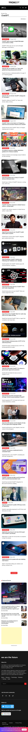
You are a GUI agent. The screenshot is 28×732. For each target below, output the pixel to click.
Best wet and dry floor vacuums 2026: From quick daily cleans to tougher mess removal (10, 615)
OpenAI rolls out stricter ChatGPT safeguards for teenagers (13, 96)
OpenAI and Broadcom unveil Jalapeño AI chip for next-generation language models (13, 423)
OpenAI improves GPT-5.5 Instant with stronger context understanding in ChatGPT (13, 396)
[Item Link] (14, 30)
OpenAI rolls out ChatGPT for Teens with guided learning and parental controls (12, 69)
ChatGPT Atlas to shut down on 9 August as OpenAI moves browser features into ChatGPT (14, 123)
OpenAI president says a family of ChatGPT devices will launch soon (13, 178)
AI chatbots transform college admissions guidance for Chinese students (12, 151)
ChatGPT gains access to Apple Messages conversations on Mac (13, 42)
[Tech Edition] (14, 2)
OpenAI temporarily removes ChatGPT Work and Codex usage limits (13, 287)
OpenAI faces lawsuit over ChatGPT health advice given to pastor (13, 232)
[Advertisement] (11, 635)
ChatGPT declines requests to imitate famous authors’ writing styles (13, 205)
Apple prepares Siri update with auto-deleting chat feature (13, 560)
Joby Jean (8, 25)
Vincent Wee (5, 610)
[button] (24, 591)
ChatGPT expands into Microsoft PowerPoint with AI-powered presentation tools (13, 478)
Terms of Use (18, 730)
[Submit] (25, 684)
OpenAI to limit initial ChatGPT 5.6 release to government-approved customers (13, 369)
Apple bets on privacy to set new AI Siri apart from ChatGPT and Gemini (13, 532)
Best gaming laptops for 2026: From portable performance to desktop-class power (12, 600)
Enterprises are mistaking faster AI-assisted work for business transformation (9, 622)
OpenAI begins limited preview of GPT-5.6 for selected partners (13, 342)
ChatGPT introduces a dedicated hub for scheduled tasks (12, 451)
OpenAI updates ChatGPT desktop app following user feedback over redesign (12, 260)
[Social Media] (2, 696)
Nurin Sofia (8, 52)
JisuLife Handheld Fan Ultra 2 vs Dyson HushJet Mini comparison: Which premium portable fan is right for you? (10, 607)
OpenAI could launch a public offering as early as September (13, 505)
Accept (24, 729)
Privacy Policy (10, 730)
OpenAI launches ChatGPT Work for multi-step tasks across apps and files (14, 314)
